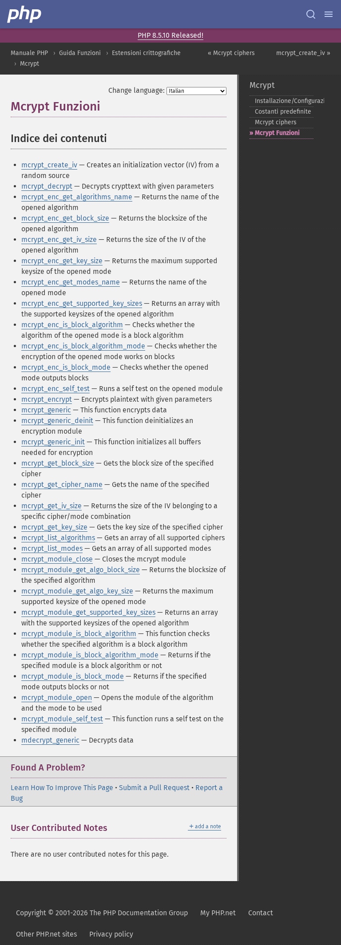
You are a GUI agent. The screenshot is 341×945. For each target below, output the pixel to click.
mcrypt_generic (46, 410)
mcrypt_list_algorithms (58, 538)
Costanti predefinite (283, 111)
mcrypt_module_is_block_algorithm (78, 633)
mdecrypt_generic (50, 740)
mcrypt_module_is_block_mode (72, 676)
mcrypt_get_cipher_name (62, 484)
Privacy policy (111, 934)
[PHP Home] (25, 14)
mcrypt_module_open (56, 697)
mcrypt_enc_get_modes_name (70, 282)
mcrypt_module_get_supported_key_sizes (88, 612)
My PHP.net (218, 913)
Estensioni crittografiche (146, 53)
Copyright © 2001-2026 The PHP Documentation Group (102, 913)
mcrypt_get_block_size (57, 463)
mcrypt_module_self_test (62, 719)
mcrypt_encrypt (46, 399)
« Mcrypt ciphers (231, 53)
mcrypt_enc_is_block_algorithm (72, 324)
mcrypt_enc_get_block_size (65, 218)
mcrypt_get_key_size (54, 527)
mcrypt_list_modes (52, 548)
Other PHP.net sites (46, 934)
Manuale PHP (29, 53)
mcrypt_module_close (57, 559)
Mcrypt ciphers (276, 122)
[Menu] (328, 14)
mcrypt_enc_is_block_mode (66, 367)
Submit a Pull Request (154, 787)
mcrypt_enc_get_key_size (62, 261)
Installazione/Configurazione (284, 101)
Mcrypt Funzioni (277, 133)
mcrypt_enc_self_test (55, 388)
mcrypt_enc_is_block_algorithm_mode (83, 346)
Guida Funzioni (80, 53)
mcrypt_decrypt (46, 186)
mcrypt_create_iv (49, 165)
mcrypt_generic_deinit (57, 420)
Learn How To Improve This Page (62, 787)
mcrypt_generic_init (53, 442)
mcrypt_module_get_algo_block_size (80, 569)
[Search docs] (311, 14)
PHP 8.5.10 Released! (170, 35)
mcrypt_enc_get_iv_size (59, 239)
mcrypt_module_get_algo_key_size (77, 591)
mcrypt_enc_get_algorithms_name (76, 197)
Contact (260, 913)
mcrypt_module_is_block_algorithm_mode (90, 655)
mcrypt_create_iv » (303, 53)
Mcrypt (29, 63)
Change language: (136, 90)
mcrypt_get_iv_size (51, 506)
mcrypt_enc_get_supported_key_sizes (81, 303)
